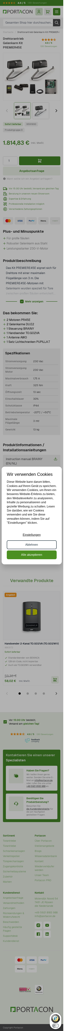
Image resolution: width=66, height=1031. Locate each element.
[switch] (55, 1026)
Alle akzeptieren (31, 554)
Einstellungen (32, 534)
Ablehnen (31, 544)
